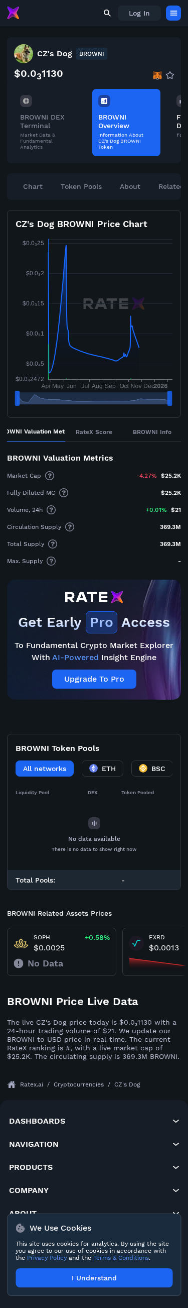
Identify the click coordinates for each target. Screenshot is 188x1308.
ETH (109, 769)
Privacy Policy (47, 1257)
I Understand (94, 1278)
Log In (139, 13)
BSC (158, 769)
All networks (44, 769)
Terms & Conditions (121, 1257)
